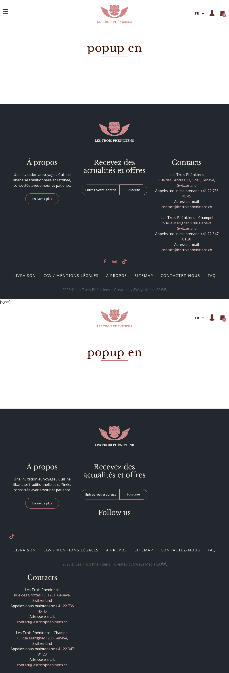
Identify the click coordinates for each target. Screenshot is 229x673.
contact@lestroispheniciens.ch (186, 206)
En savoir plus (42, 199)
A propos (116, 275)
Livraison (24, 275)
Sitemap (144, 275)
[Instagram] (114, 262)
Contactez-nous (180, 275)
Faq (212, 275)
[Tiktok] (124, 262)
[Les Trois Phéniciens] (114, 13)
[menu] (5, 11)
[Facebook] (104, 262)
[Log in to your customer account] (212, 13)
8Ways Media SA (147, 289)
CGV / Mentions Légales (71, 275)
